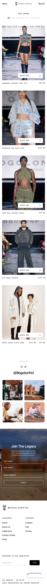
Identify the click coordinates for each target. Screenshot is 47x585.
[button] (30, 75)
